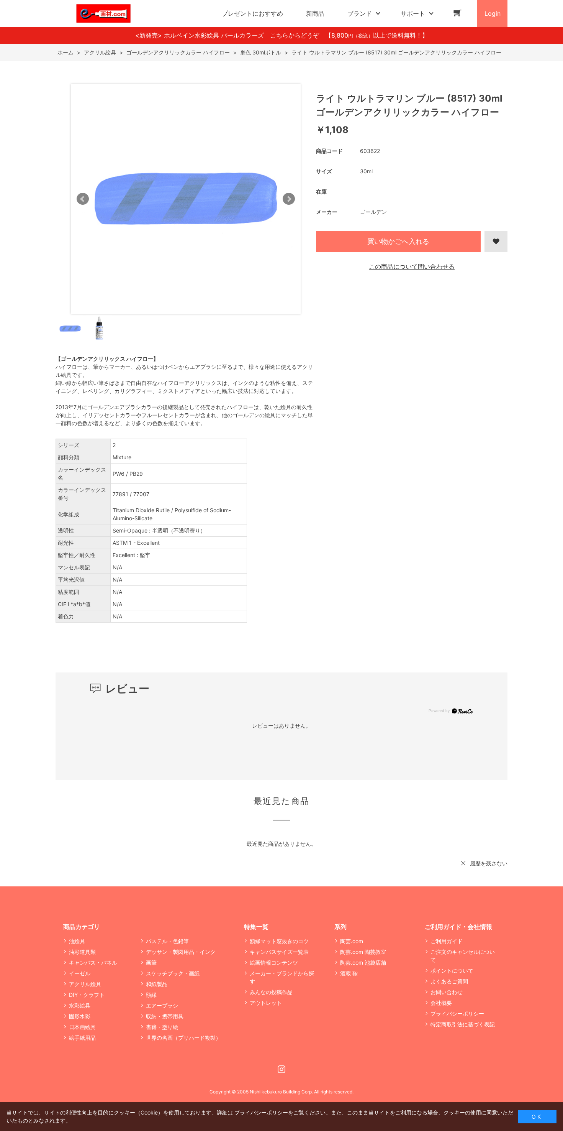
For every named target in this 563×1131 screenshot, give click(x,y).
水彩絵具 (79, 1005)
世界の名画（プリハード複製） (183, 1037)
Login (492, 13)
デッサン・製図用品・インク (181, 952)
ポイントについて (451, 970)
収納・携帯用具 (164, 1016)
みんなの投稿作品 (271, 992)
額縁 (151, 994)
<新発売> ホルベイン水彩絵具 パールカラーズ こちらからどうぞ (230, 35)
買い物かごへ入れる (398, 241)
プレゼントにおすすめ (252, 13)
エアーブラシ (162, 1005)
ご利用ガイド (446, 941)
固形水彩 (79, 1016)
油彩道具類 (82, 952)
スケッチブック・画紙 (173, 973)
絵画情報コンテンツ (274, 962)
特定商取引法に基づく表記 (462, 1024)
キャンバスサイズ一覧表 (279, 952)
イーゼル (79, 973)
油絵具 (77, 941)
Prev (83, 199)
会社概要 (441, 1002)
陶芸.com (351, 941)
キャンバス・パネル (93, 962)
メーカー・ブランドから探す (282, 977)
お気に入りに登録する (495, 241)
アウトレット (266, 1002)
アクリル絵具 (85, 984)
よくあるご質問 (449, 981)
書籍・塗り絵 (162, 1027)
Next (289, 199)
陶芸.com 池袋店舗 (363, 962)
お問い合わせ (446, 992)
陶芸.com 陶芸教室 (363, 952)
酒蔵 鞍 (349, 973)
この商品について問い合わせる (412, 266)
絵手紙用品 (82, 1037)
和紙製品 (156, 984)
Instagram (281, 1069)
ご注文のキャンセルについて (462, 956)
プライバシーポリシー (457, 1013)
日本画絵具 (82, 1027)
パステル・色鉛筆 (167, 941)
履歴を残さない (488, 863)
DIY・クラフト (87, 994)
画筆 (151, 962)
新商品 (315, 13)
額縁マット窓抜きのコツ (279, 941)
